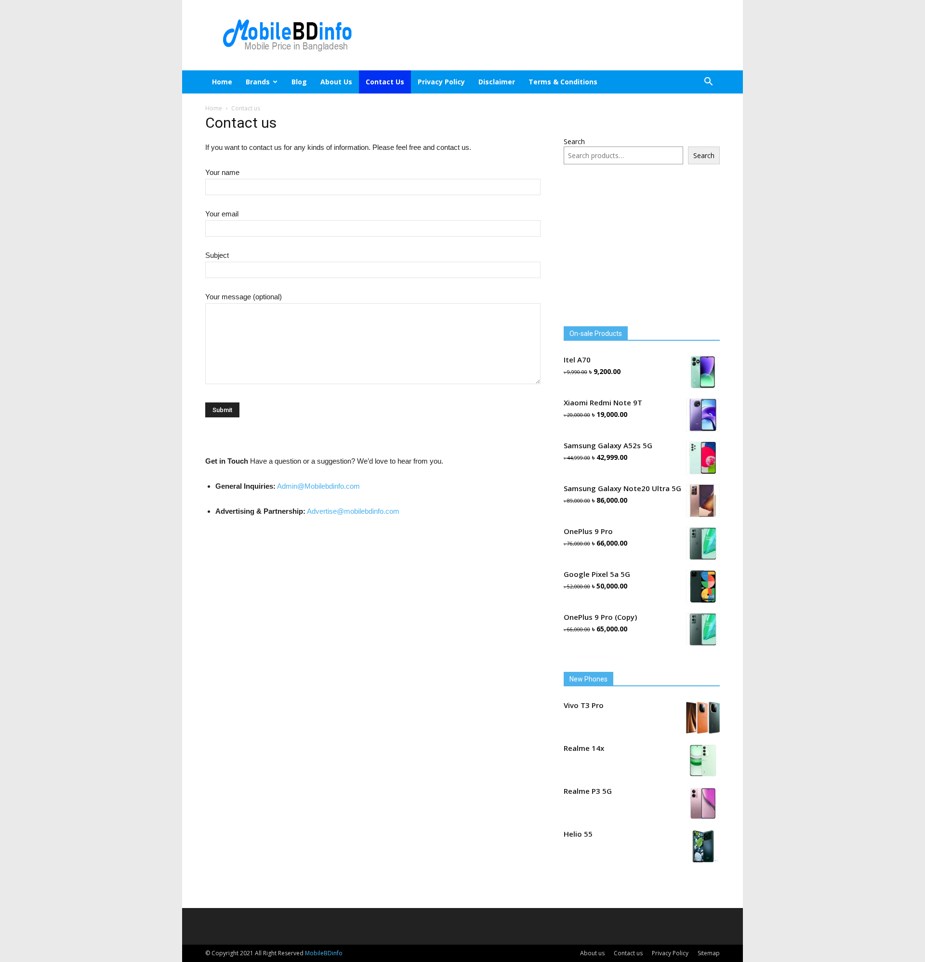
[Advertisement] (544, 35)
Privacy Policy (441, 81)
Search (574, 141)
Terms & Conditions (563, 81)
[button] (708, 82)
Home (222, 81)
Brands (258, 81)
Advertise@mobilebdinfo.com (353, 511)
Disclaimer (496, 81)
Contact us (385, 81)
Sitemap (709, 953)
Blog (299, 81)
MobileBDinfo (324, 953)
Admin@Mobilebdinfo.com (318, 486)
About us (336, 81)
